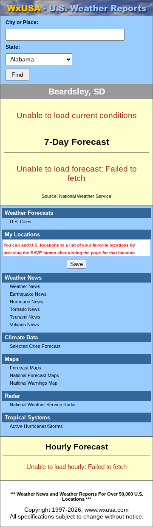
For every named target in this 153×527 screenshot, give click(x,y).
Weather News (25, 286)
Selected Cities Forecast (35, 346)
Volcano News (24, 324)
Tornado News (25, 309)
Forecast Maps (25, 367)
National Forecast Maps (34, 375)
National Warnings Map (33, 383)
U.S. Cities (20, 221)
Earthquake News (28, 294)
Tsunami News (25, 316)
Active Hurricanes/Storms (36, 426)
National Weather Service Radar (43, 404)
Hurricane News (26, 301)
